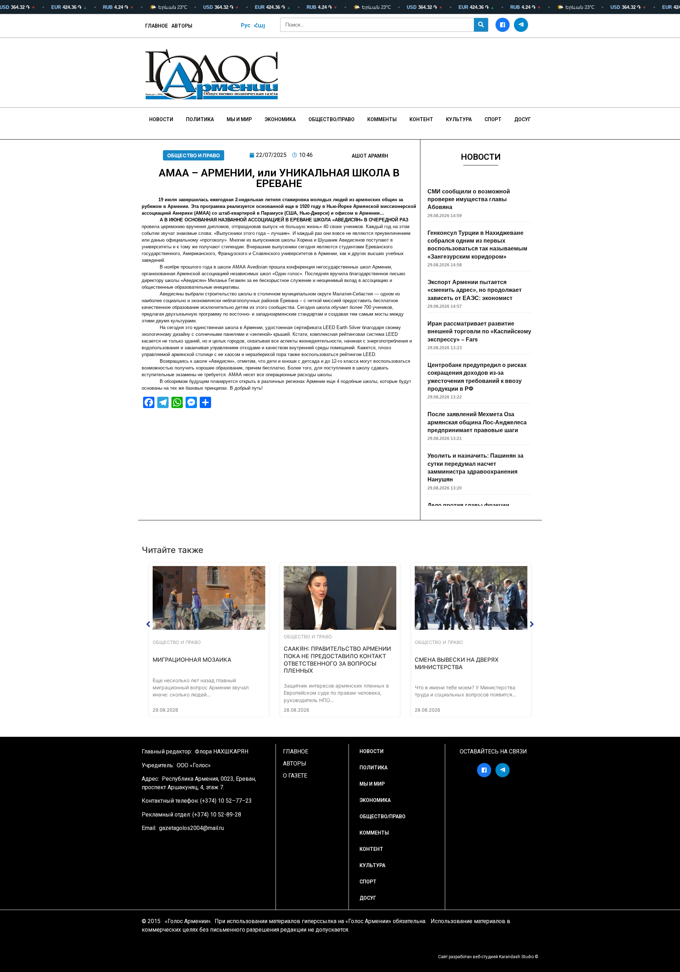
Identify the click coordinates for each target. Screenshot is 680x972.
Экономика (280, 119)
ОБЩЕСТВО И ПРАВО (193, 155)
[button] (148, 624)
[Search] (481, 25)
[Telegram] (521, 25)
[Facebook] (502, 25)
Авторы (181, 26)
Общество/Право (331, 119)
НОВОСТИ (161, 119)
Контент (421, 119)
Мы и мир (239, 119)
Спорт (493, 119)
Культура (459, 119)
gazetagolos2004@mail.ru (191, 828)
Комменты (382, 119)
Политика (200, 119)
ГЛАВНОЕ (156, 26)
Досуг (522, 119)
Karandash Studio (516, 956)
